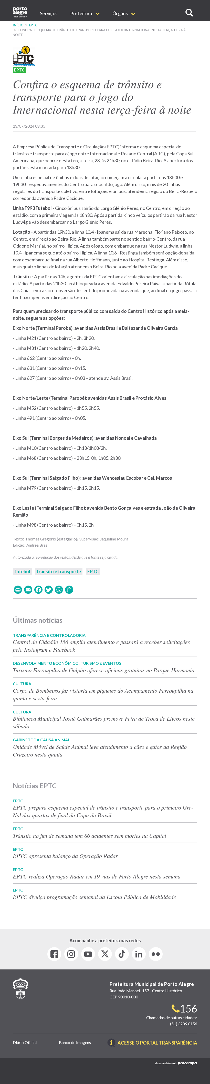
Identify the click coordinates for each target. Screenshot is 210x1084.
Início (18, 25)
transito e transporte (59, 571)
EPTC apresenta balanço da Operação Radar (65, 856)
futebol (22, 571)
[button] (189, 12)
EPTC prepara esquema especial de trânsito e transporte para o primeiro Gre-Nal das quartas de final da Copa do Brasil (103, 811)
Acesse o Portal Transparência (157, 1043)
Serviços (48, 13)
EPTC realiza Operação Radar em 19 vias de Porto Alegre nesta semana (97, 876)
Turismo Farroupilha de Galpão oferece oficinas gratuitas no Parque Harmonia (103, 670)
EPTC (33, 25)
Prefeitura (81, 13)
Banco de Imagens (75, 1042)
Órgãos (120, 13)
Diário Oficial (25, 1042)
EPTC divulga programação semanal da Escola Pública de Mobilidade (94, 897)
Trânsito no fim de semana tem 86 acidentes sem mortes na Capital (89, 835)
